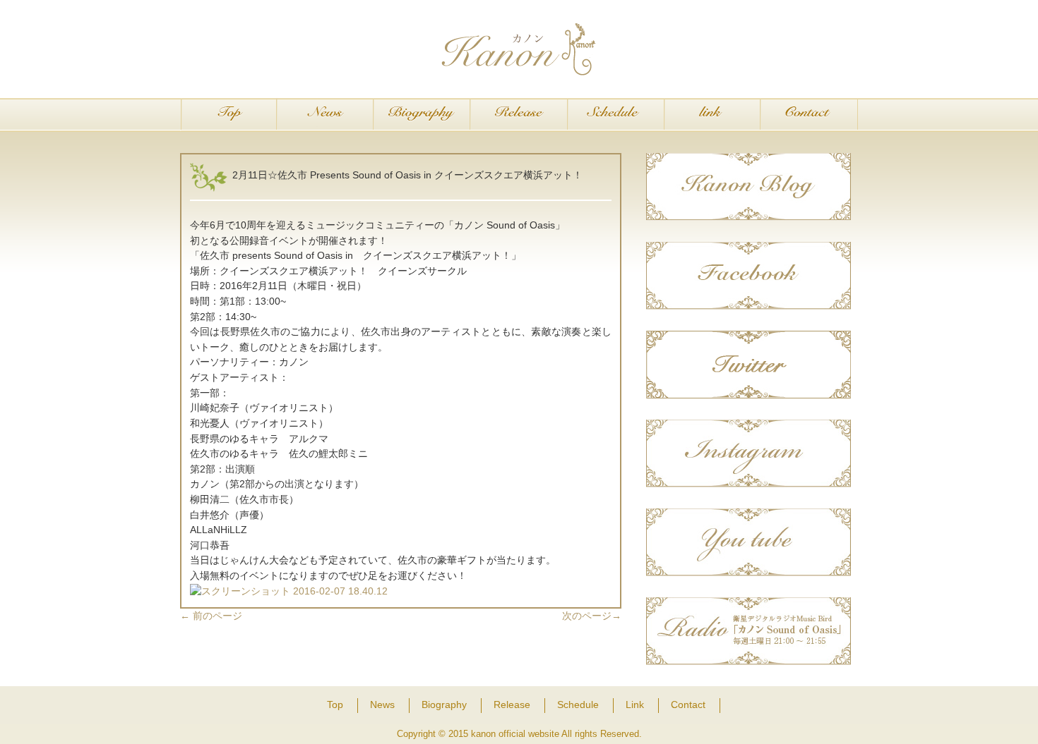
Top (228, 115)
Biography (422, 115)
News (325, 115)
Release (518, 115)
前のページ (211, 615)
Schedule (615, 115)
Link (712, 115)
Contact (808, 115)
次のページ (591, 615)
